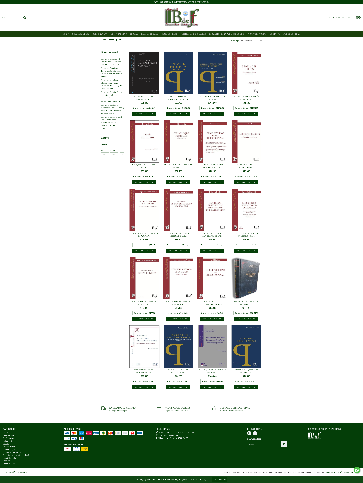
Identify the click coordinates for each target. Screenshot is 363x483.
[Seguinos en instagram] (249, 433)
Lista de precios (149, 34)
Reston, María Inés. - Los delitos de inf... (178, 371)
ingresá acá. (330, 472)
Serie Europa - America (110, 101)
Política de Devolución (193, 34)
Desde (103, 150)
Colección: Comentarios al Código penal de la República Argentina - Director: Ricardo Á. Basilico (111, 122)
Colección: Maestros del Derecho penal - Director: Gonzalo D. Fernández (111, 62)
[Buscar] (24, 17)
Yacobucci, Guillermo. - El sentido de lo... (246, 303)
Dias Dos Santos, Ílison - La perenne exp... (212, 98)
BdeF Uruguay (100, 34)
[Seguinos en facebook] (255, 433)
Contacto (275, 34)
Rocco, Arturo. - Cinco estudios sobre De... (212, 166)
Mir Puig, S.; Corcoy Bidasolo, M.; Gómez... (212, 371)
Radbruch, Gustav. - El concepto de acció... (246, 166)
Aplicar (122, 154)
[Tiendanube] (15, 473)
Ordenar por (235, 41)
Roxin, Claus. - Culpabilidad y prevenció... (178, 166)
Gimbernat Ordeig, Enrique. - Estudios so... (144, 303)
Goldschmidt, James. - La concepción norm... (246, 234)
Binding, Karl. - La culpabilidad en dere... (212, 303)
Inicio (66, 34)
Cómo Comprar (169, 34)
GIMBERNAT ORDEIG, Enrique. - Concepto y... (178, 303)
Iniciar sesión (347, 18)
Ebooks (134, 34)
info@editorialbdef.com (168, 435)
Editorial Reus (119, 34)
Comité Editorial (257, 34)
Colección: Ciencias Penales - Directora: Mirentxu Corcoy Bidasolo (112, 95)
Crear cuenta (334, 18)
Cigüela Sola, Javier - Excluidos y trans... (144, 98)
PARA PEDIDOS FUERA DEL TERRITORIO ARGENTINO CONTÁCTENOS (181, 2)
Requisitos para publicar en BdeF (227, 34)
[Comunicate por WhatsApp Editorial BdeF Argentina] (357, 470)
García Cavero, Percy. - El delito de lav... (246, 371)
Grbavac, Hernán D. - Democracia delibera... (178, 98)
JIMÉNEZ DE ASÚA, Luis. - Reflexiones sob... (178, 234)
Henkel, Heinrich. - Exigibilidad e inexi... (212, 234)
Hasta (112, 150)
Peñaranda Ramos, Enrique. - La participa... (144, 234)
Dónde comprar (291, 34)
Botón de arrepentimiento (349, 472)
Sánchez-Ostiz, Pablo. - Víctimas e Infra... (144, 371)
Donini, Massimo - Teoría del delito (144, 166)
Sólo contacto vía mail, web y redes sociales (176, 432)
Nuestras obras (80, 34)
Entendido (219, 480)
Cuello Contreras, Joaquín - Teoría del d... (246, 98)
